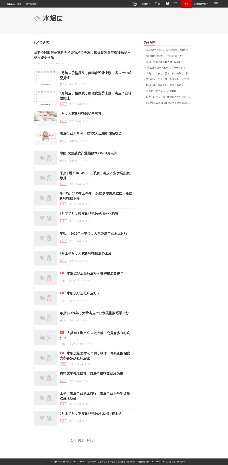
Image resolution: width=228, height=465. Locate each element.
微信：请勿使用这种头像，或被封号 (165, 62)
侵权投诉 (181, 461)
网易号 (37, 63)
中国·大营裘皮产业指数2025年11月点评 (88, 153)
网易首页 (11, 4)
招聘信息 (111, 461)
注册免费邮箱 (200, 4)
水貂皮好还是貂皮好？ (83, 293)
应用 (19, 4)
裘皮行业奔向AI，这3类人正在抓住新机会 (91, 133)
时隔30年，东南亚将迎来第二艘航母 (165, 85)
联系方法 (102, 461)
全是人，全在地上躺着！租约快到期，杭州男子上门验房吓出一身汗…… (170, 73)
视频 (63, 281)
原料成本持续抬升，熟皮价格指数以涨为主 (91, 373)
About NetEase (79, 461)
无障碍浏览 (31, 4)
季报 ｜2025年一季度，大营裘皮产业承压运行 (93, 233)
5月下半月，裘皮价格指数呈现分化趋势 (89, 213)
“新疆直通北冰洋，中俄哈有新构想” (164, 56)
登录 (186, 4)
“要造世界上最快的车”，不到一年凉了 (166, 67)
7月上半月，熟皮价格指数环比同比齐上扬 (91, 413)
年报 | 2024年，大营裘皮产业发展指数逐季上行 (94, 313)
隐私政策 (131, 461)
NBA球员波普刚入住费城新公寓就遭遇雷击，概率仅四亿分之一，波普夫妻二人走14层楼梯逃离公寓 (170, 102)
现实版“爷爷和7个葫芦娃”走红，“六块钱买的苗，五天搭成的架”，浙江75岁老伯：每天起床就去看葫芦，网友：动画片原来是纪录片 (170, 50)
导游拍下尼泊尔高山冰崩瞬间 (161, 91)
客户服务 (121, 461)
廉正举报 (171, 461)
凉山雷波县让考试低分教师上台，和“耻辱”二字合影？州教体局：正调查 (170, 79)
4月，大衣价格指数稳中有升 (80, 113)
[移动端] (135, 3)
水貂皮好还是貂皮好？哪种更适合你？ (95, 273)
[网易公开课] (146, 3)
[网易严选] (158, 3)
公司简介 (92, 461)
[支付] (168, 3)
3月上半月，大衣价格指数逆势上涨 (85, 253)
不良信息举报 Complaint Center (151, 461)
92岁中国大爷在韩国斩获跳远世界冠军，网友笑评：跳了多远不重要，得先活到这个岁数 (170, 97)
